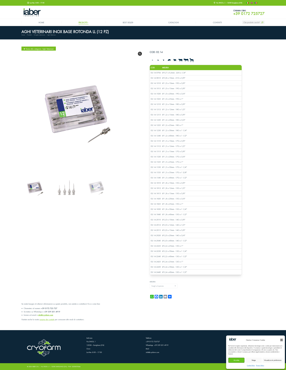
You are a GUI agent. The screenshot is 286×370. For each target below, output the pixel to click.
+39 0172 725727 (249, 13)
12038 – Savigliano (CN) (95, 345)
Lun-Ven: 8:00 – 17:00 (94, 352)
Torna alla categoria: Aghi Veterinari (39, 49)
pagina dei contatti (47, 319)
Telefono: (149, 338)
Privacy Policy (260, 365)
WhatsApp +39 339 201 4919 (157, 345)
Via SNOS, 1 (91, 342)
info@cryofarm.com (45, 315)
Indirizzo (89, 338)
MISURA (153, 282)
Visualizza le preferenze (272, 360)
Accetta (236, 360)
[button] (281, 340)
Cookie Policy (251, 365)
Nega (254, 360)
